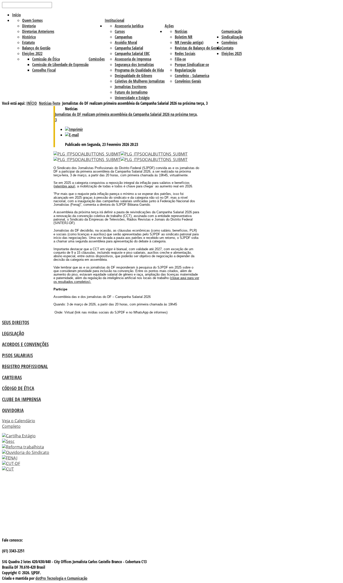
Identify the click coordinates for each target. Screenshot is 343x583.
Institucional (114, 20)
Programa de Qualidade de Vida (139, 70)
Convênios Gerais (188, 81)
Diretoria (29, 26)
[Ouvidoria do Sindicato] (25, 452)
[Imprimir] (74, 129)
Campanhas (123, 37)
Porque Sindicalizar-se (192, 64)
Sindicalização (232, 37)
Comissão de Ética (46, 59)
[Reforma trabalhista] (23, 447)
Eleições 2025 (231, 53)
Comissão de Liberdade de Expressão (60, 64)
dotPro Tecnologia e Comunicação (61, 578)
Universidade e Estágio (132, 97)
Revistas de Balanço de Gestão (198, 48)
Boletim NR (183, 37)
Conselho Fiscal (44, 70)
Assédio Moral (126, 42)
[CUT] (8, 469)
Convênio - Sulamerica (192, 75)
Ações (169, 26)
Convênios (229, 42)
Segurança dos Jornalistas (134, 64)
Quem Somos (32, 20)
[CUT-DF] (11, 463)
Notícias (181, 31)
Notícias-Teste (49, 103)
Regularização (185, 70)
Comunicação (231, 31)
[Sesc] (8, 441)
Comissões (97, 59)
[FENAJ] (9, 458)
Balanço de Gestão (36, 48)
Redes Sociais (185, 53)
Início (16, 15)
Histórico (29, 37)
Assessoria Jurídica (129, 26)
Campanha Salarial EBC (132, 53)
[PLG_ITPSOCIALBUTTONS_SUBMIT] (87, 154)
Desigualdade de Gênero (133, 75)
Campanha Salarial (129, 48)
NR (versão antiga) (189, 42)
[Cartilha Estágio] (19, 436)
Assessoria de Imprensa (133, 59)
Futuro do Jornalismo (131, 92)
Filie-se (180, 59)
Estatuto (28, 42)
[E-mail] (72, 135)
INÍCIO (31, 103)
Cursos (120, 31)
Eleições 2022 (32, 53)
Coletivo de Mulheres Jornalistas (140, 81)
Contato (227, 48)
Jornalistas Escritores (131, 86)
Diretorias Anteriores (38, 31)
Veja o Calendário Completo (18, 423)
